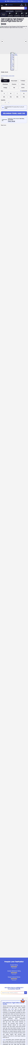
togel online (11, 1009)
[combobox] (12, 8)
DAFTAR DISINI (4, 75)
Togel (4, 1039)
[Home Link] (9, 4)
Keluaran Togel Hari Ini (14, 113)
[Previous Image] (2, 41)
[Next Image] (25, 41)
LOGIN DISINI (11, 75)
